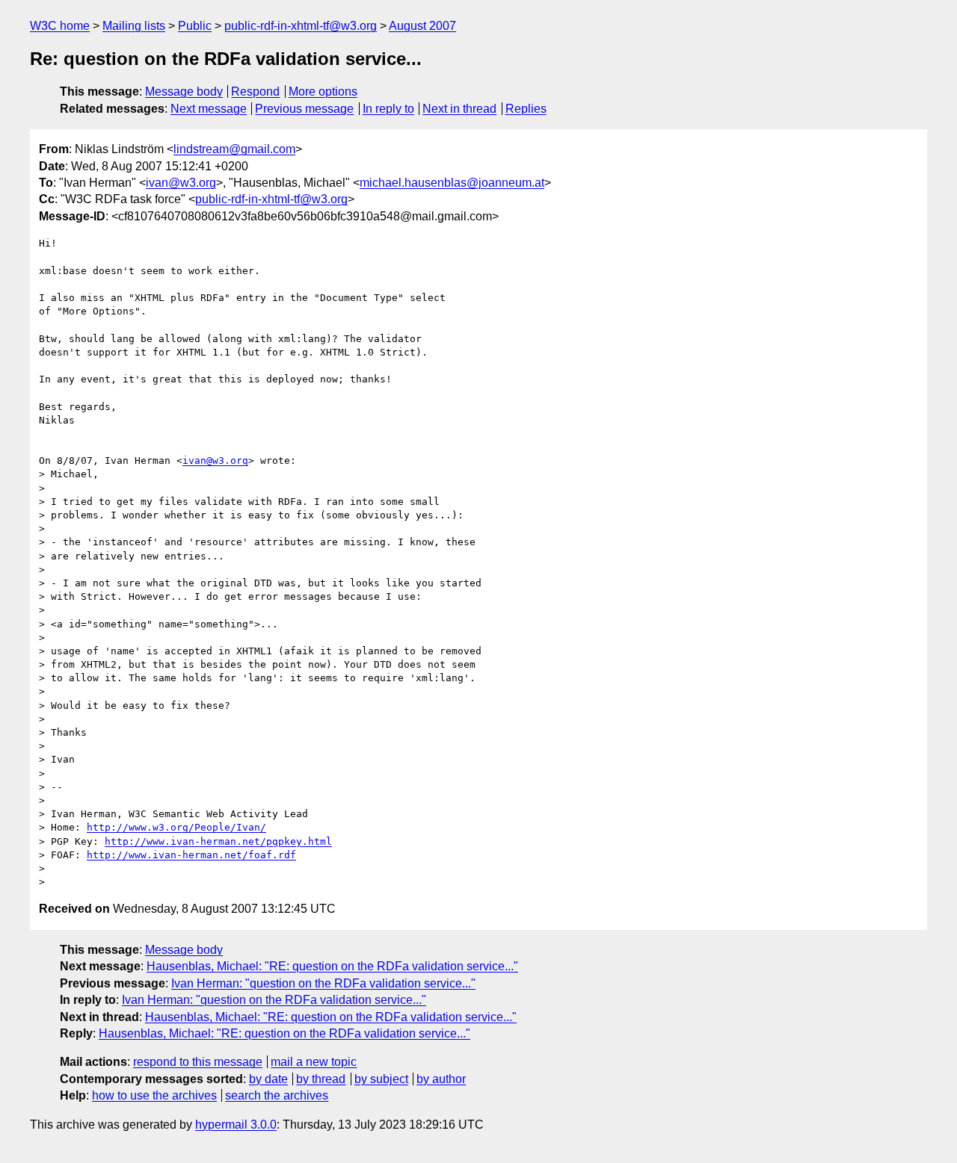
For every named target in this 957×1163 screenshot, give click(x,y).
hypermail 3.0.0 (236, 1124)
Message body (184, 91)
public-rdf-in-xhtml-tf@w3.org (300, 25)
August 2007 (422, 25)
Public (195, 25)
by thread (320, 1079)
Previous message (304, 108)
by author (441, 1079)
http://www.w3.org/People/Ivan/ (176, 827)
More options (323, 91)
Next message (208, 108)
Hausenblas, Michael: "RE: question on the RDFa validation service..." (332, 966)
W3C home (60, 25)
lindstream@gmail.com (234, 149)
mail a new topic (314, 1061)
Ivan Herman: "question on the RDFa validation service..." (323, 983)
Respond (255, 91)
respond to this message (197, 1061)
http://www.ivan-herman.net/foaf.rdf (191, 854)
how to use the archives (154, 1095)
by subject (381, 1079)
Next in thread (459, 108)
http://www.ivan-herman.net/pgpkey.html (218, 841)
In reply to (388, 108)
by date (268, 1079)
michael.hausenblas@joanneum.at (452, 182)
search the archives (276, 1095)
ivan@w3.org (181, 182)
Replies (526, 108)
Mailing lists (133, 25)
